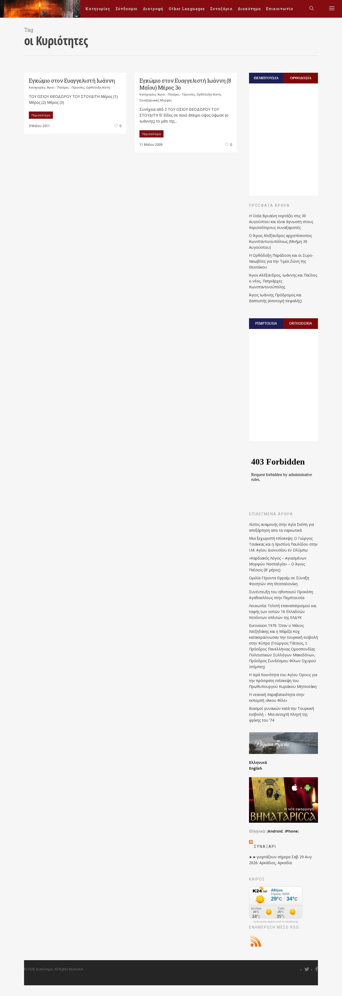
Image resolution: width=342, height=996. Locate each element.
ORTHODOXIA (300, 323)
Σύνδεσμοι (126, 8)
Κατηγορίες (97, 8)
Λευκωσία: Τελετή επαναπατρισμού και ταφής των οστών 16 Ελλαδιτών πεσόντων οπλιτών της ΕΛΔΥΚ (282, 611)
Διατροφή (153, 8)
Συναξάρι (265, 846)
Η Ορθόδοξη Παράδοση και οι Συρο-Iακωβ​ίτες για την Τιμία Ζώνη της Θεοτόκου (281, 261)
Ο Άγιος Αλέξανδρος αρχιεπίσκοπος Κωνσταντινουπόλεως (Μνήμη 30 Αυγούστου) (280, 241)
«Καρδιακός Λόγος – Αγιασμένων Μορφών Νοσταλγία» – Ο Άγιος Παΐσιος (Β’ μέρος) (277, 564)
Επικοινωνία (279, 8)
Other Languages (187, 8)
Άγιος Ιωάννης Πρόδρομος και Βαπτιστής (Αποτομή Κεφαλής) (275, 297)
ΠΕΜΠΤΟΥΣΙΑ (266, 77)
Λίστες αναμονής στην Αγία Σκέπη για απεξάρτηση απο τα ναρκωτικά (281, 527)
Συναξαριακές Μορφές (155, 100)
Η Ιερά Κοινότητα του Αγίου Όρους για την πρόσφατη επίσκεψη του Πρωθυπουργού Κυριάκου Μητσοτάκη (283, 680)
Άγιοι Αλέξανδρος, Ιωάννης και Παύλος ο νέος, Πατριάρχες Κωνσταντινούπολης (283, 281)
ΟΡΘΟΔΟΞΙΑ (300, 77)
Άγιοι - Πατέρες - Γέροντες (65, 87)
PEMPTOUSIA (266, 323)
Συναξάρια (221, 8)
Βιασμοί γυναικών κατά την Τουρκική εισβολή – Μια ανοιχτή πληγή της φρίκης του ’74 (281, 714)
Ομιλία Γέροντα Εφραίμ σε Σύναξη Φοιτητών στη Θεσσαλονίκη (279, 580)
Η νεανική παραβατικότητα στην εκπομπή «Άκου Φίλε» (276, 697)
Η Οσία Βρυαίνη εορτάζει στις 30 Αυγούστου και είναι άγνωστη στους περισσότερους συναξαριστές (281, 221)
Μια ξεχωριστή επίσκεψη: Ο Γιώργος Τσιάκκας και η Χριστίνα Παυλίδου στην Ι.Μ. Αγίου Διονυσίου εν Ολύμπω (283, 544)
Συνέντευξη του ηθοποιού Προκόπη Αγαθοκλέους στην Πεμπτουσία (281, 594)
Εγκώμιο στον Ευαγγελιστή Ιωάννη (72, 80)
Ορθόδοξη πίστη (98, 87)
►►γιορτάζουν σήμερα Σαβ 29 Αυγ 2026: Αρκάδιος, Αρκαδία (280, 859)
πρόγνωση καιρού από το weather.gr (275, 921)
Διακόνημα (249, 8)
